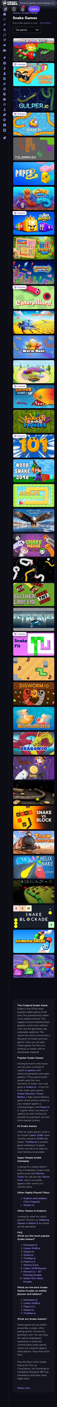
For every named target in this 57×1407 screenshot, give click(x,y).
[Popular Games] (4, 29)
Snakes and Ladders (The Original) (35, 1200)
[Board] (4, 73)
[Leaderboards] (4, 50)
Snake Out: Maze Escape (33, 1280)
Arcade (25, 13)
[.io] (4, 94)
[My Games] (14, 9)
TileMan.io (31, 1142)
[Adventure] (4, 63)
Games (16, 13)
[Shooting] (4, 104)
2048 (40, 1138)
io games (30, 1070)
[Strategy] (4, 119)
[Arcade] (4, 68)
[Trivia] (4, 125)
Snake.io (31, 1087)
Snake (34, 13)
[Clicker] (4, 83)
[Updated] (4, 34)
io (24, 1132)
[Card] (4, 78)
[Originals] (4, 39)
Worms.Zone (31, 1265)
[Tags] (4, 137)
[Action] (4, 58)
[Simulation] (4, 109)
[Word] (4, 130)
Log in (34, 9)
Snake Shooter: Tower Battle (30, 1095)
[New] (4, 24)
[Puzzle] (4, 99)
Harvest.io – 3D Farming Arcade (32, 1273)
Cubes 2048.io (31, 1248)
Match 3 (33, 1223)
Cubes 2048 (36, 1135)
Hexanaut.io (30, 1245)
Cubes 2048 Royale (34, 1268)
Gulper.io (28, 1205)
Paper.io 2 (29, 1261)
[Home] (4, 14)
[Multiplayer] (4, 45)
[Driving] (4, 88)
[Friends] (5, 9)
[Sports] (4, 114)
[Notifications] (22, 9)
